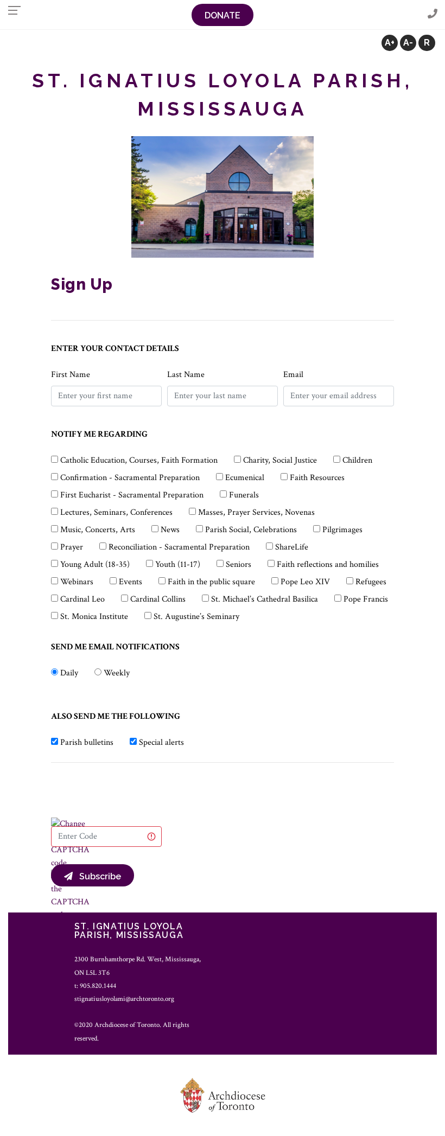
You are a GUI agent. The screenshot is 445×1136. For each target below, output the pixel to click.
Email (293, 374)
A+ (390, 42)
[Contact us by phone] (432, 14)
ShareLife (291, 547)
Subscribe (97, 876)
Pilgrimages (342, 529)
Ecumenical (244, 477)
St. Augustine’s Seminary (196, 616)
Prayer (71, 547)
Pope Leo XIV (305, 582)
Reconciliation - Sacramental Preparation (179, 547)
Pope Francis (366, 599)
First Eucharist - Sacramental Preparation (132, 495)
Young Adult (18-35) (95, 564)
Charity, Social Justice (280, 460)
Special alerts (161, 742)
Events (130, 582)
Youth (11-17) (177, 564)
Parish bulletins (86, 742)
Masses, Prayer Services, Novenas (256, 512)
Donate (222, 15)
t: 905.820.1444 (95, 985)
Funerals (244, 495)
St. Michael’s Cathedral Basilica (264, 599)
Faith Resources (317, 477)
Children (357, 460)
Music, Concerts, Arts (97, 529)
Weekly (117, 673)
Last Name (186, 374)
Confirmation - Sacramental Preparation (130, 477)
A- (408, 42)
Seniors (238, 564)
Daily (69, 673)
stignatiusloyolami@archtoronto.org (124, 998)
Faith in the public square (211, 582)
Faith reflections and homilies (328, 564)
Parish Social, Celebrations (251, 529)
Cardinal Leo (82, 599)
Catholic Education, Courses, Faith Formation (139, 460)
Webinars (76, 582)
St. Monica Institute (94, 616)
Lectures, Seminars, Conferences (116, 512)
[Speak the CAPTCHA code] (70, 895)
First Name (70, 374)
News (170, 529)
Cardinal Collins (158, 599)
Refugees (370, 582)
